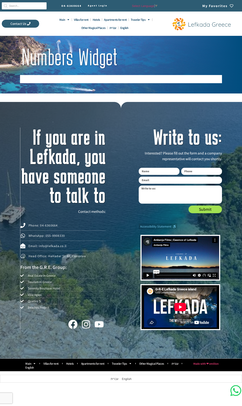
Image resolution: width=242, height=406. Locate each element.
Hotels (96, 20)
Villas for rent (81, 20)
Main (62, 20)
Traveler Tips (138, 20)
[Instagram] (85, 324)
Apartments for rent (115, 20)
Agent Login (98, 5)
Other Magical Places (93, 28)
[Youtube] (99, 324)
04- (71, 5)
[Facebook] (72, 324)
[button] (158, 226)
